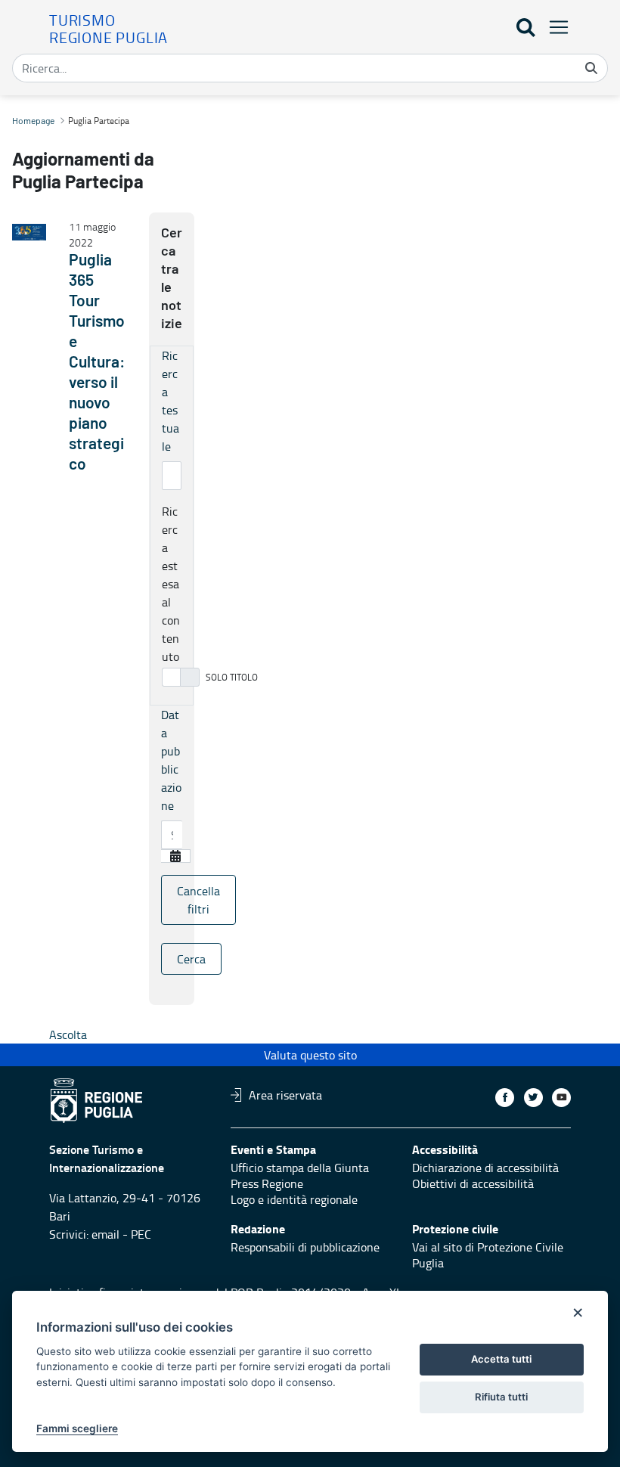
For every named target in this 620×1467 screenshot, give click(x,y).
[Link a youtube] (561, 1097)
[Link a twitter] (533, 1097)
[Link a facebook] (504, 1097)
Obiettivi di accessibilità (473, 1183)
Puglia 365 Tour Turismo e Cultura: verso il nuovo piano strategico (97, 363)
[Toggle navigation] (554, 27)
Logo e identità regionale (294, 1199)
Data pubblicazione (171, 760)
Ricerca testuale (170, 400)
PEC (141, 1234)
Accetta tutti (501, 1359)
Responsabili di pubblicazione (305, 1247)
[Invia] (591, 68)
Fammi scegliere (77, 1428)
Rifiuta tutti (501, 1397)
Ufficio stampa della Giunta (300, 1167)
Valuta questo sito (310, 1055)
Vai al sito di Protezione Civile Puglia (487, 1255)
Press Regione (267, 1183)
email (105, 1234)
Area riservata (285, 1095)
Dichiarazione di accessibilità (485, 1167)
